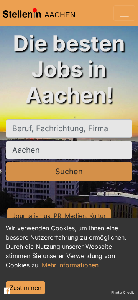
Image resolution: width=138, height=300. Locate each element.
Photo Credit (122, 292)
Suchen (69, 171)
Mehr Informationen (70, 265)
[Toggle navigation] (124, 13)
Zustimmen (25, 288)
